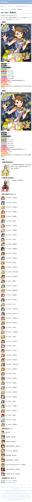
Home (2, 9)
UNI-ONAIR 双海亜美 (11, 480)
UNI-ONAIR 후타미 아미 (11, 482)
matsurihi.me (16, 487)
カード (6, 9)
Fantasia (4, 2)
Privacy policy (23, 487)
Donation (29, 487)
